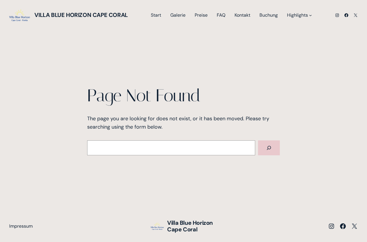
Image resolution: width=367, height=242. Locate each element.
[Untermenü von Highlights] (310, 15)
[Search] (269, 147)
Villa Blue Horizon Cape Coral (81, 15)
